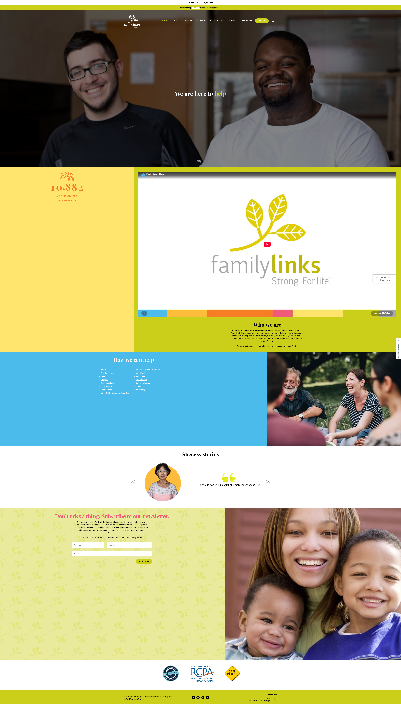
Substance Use (141, 380)
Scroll (200, 161)
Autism (103, 370)
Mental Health (141, 373)
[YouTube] (207, 698)
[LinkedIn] (198, 698)
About (175, 21)
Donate (261, 21)
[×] (394, 275)
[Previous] (133, 481)
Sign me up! (144, 561)
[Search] (273, 21)
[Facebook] (193, 698)
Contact (232, 21)
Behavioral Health (107, 373)
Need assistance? (398, 350)
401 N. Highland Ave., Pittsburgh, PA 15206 (263, 701)
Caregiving (104, 380)
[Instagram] (203, 698)
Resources (272, 694)
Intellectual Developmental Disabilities (115, 393)
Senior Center (141, 376)
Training (138, 386)
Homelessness (106, 390)
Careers (201, 21)
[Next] (268, 481)
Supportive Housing (143, 383)
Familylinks (133, 21)
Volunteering (140, 390)
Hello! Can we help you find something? (384, 278)
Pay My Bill (247, 21)
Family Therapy (106, 386)
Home (164, 21)
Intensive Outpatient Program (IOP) (148, 370)
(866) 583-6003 (208, 3)
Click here (196, 8)
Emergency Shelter (108, 383)
